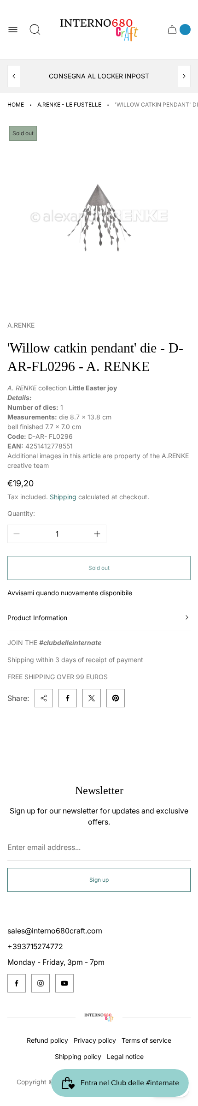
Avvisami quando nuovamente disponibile (69, 593)
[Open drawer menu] (13, 29)
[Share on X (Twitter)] (91, 698)
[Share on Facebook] (67, 698)
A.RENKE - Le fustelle (69, 104)
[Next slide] (184, 76)
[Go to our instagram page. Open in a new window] (40, 983)
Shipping (63, 497)
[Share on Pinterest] (115, 698)
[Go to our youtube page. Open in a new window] (64, 983)
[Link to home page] (99, 1017)
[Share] (44, 698)
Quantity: (21, 513)
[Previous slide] (13, 76)
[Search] (35, 29)
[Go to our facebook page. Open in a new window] (16, 983)
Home (15, 104)
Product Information (37, 618)
